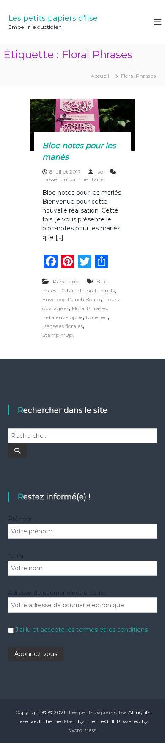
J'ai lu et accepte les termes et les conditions (81, 630)
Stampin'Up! (58, 335)
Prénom (20, 519)
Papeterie (66, 281)
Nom (15, 556)
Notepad (97, 317)
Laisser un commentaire (73, 179)
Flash (70, 721)
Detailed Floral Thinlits (87, 290)
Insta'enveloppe (62, 317)
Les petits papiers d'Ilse (53, 18)
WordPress (82, 730)
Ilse (99, 171)
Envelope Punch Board (71, 299)
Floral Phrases (89, 308)
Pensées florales (62, 326)
